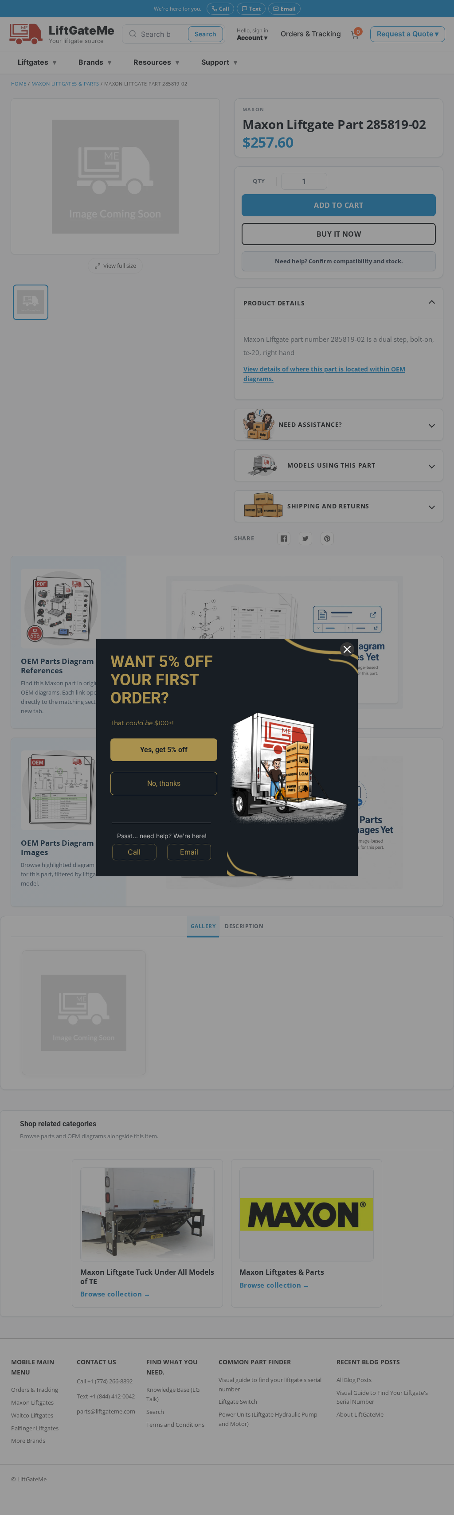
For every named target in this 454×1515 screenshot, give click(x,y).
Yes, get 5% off (164, 750)
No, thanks (163, 783)
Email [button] (189, 851)
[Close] (347, 649)
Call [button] (134, 851)
